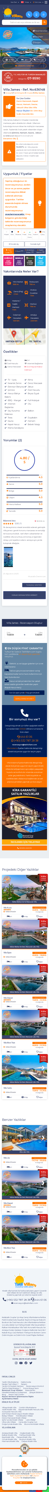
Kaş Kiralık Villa (8, 1437)
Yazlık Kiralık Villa (9, 1409)
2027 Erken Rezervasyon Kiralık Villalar (18, 1414)
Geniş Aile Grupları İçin (28, 1422)
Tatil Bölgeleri (19, 93)
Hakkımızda (26, 1382)
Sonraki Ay (35, 244)
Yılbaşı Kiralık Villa (9, 1407)
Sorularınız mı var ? (24, 699)
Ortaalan (29, 93)
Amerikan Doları (30, 251)
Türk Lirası (8, 251)
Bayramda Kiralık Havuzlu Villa (31, 1409)
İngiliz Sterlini (40, 251)
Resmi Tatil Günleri (16, 1394)
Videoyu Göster (25, 66)
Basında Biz (30, 1390)
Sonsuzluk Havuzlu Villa (11, 1412)
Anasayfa (9, 93)
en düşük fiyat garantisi (29, 654)
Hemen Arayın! (25, 848)
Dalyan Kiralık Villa (29, 1441)
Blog (4, 1394)
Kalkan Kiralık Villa (9, 1435)
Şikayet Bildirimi (36, 1392)
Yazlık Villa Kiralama (10, 1382)
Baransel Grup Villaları (12, 1390)
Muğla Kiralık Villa (27, 1433)
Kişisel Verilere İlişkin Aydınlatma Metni (26, 1475)
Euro (19, 251)
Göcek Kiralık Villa (9, 1439)
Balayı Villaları (7, 1416)
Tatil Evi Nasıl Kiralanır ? (11, 1388)
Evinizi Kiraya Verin (31, 1388)
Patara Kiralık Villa (24, 1437)
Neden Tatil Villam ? (10, 1384)
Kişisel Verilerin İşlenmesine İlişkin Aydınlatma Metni (18, 1397)
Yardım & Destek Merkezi (13, 1386)
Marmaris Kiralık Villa (10, 1441)
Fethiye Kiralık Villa (27, 1435)
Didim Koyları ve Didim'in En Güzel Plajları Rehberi (23, 1335)
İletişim (24, 1384)
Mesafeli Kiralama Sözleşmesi (14, 1392)
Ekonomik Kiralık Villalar (34, 1424)
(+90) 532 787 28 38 (26, 740)
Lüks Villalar (31, 1420)
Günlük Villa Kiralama (27, 1407)
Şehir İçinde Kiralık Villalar (12, 1420)
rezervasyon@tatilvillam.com (24, 745)
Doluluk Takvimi (39, 907)
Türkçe (26, 2)
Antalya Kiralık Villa (9, 1433)
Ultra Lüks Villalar (9, 1422)
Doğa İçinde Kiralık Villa (12, 1424)
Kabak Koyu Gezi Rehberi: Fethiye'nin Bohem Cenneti (25, 1333)
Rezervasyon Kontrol (35, 1386)
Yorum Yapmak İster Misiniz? (24, 595)
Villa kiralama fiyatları (15, 763)
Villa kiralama (12, 748)
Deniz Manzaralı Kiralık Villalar (14, 1418)
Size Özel (14, 2)
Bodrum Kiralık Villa (27, 1439)
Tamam (24, 1482)
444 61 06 (26, 736)
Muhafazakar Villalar (24, 1416)
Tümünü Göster (34, 585)
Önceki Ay (14, 244)
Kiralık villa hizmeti (10, 1291)
